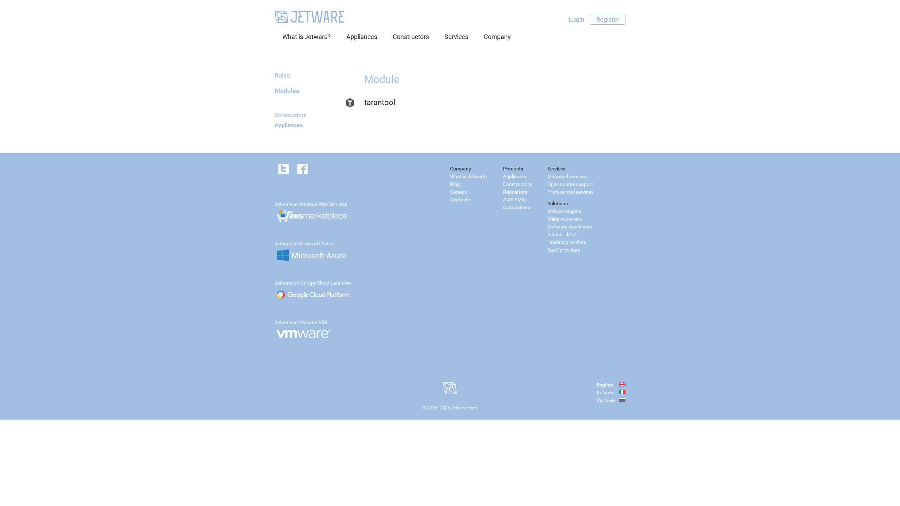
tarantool (379, 102)
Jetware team (464, 408)
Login (576, 19)
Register (607, 19)
